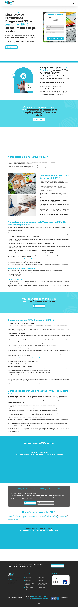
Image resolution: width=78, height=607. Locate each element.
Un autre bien (55, 21)
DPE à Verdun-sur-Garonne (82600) (19, 518)
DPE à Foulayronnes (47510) (23, 515)
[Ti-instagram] (55, 598)
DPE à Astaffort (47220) (44, 515)
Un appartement (55, 20)
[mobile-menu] (71, 3)
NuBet (32, 596)
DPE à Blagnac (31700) (32, 516)
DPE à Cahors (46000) (42, 518)
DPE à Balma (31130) (42, 516)
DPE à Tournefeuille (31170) (22, 516)
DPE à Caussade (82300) (32, 518)
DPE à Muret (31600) (53, 515)
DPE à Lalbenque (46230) (52, 518)
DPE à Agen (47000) (16, 519)
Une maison (55, 19)
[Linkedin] (58, 598)
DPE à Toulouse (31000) (62, 515)
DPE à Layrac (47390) (33, 515)
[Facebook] (52, 598)
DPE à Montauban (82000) (52, 516)
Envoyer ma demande (55, 38)
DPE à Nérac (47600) (12, 515)
